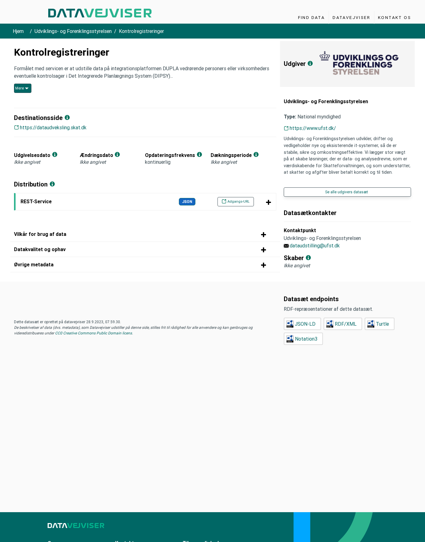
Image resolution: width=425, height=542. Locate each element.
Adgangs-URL (238, 201)
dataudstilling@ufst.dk (315, 245)
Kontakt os (394, 17)
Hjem (18, 31)
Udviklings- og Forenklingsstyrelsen (73, 31)
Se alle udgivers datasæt (346, 192)
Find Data (311, 17)
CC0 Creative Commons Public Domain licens (93, 333)
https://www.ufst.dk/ (313, 128)
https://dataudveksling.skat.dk (53, 127)
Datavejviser (351, 17)
